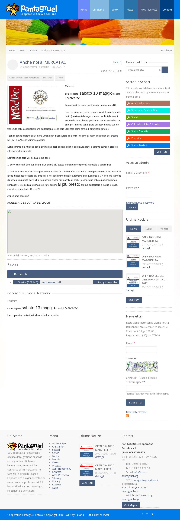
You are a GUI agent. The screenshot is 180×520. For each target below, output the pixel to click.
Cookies (56, 484)
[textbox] (144, 70)
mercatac (47, 77)
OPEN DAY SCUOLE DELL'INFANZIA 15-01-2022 (155, 279)
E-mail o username (138, 172)
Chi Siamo (98, 9)
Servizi (55, 453)
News (130, 9)
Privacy (56, 481)
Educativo (136, 138)
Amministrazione (140, 103)
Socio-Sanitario (140, 145)
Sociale (135, 117)
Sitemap (57, 478)
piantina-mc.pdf (51, 282)
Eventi (33, 50)
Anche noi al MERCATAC (43, 62)
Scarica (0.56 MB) (28, 282)
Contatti (167, 9)
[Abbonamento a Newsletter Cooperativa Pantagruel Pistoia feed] (149, 415)
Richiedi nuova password (140, 202)
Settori (115, 9)
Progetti (164, 228)
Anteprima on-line (107, 282)
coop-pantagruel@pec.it (145, 480)
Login (55, 487)
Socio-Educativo (140, 131)
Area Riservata (149, 9)
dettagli (146, 248)
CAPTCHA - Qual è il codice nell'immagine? (141, 380)
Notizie (56, 459)
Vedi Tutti (162, 151)
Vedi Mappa (130, 505)
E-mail (130, 343)
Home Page (59, 443)
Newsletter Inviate (136, 412)
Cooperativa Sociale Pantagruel (24, 77)
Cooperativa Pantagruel (36, 66)
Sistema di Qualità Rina (144, 110)
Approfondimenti (61, 468)
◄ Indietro (166, 50)
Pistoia (60, 77)
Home (83, 9)
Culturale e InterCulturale (145, 124)
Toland (79, 514)
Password (132, 188)
